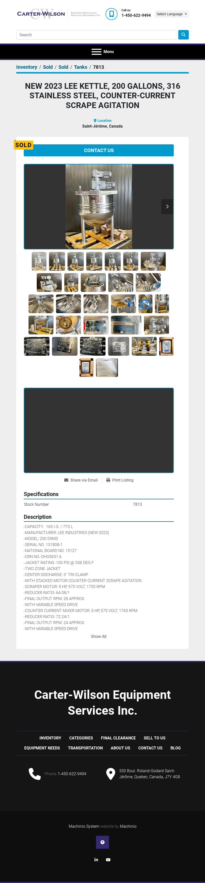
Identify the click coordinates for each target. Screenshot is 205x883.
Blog (175, 748)
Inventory (50, 738)
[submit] (183, 35)
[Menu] (97, 52)
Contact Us (99, 150)
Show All (98, 636)
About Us (120, 748)
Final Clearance (118, 738)
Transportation (85, 748)
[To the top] (102, 842)
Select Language (169, 14)
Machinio (128, 826)
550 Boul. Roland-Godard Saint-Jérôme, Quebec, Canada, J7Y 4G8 (149, 773)
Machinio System (84, 826)
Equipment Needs (42, 748)
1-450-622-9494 (136, 15)
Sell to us (155, 738)
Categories (81, 738)
